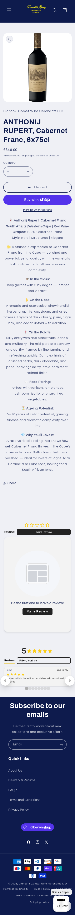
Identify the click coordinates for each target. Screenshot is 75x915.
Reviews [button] (9, 531)
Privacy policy (41, 889)
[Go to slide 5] (42, 688)
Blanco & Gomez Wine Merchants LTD (43, 884)
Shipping (27, 156)
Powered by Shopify (16, 889)
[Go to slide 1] (29, 688)
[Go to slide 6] (45, 688)
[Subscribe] (61, 744)
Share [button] (12, 483)
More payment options (37, 210)
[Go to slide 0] (26, 688)
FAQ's (12, 790)
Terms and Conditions (24, 799)
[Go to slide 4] (39, 688)
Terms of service (24, 896)
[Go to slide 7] (48, 688)
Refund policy (63, 889)
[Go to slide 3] (36, 688)
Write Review (44, 532)
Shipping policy (39, 902)
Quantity (9, 162)
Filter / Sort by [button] (28, 660)
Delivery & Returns (21, 780)
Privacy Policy (18, 809)
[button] (9, 10)
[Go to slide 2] (32, 688)
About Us (15, 770)
